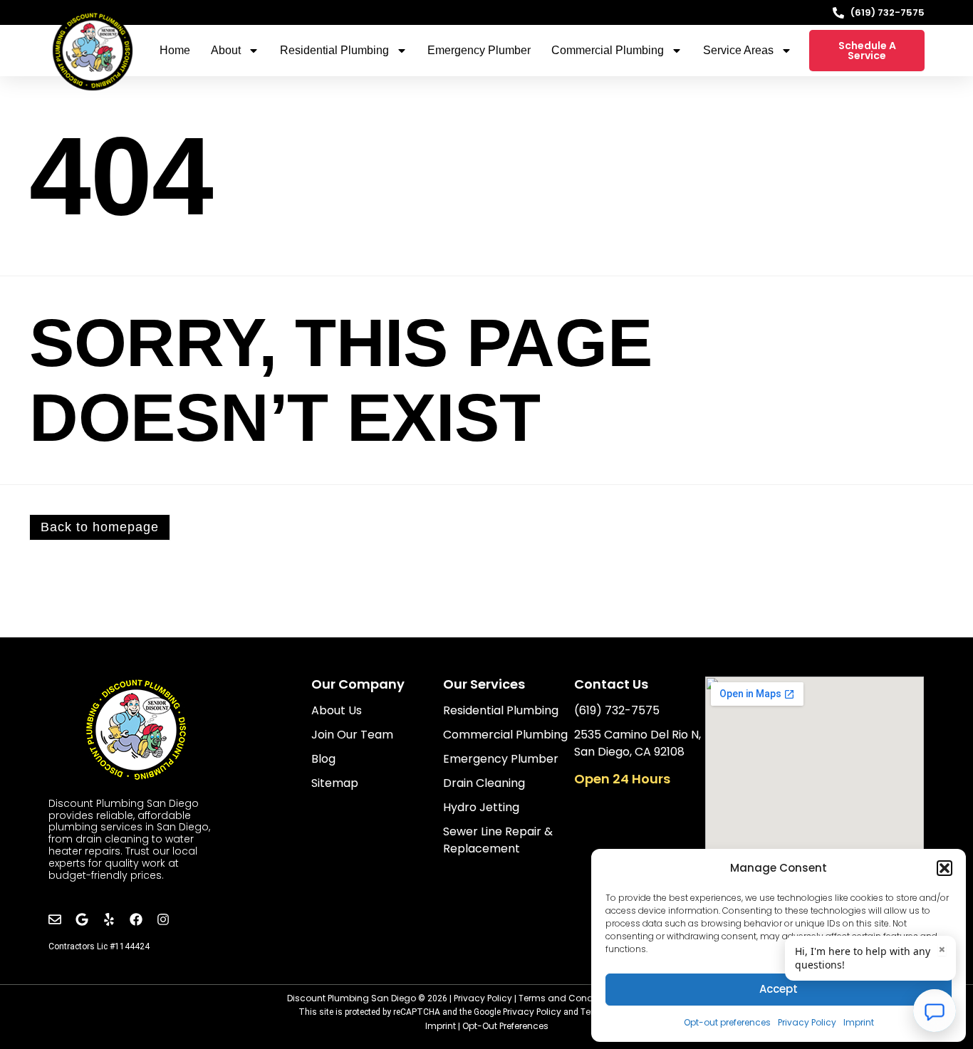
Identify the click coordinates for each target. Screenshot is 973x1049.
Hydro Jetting (481, 807)
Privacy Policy (807, 1022)
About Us (336, 710)
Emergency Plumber (479, 50)
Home (175, 50)
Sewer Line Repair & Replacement (498, 840)
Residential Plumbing (334, 50)
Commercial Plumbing (607, 50)
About (226, 50)
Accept (778, 988)
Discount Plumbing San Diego (351, 998)
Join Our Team (352, 734)
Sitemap (334, 783)
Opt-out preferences (727, 1022)
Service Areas (738, 50)
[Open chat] (934, 1010)
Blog (323, 759)
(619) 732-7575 (887, 12)
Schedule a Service (867, 50)
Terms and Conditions (568, 998)
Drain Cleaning (484, 783)
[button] (944, 868)
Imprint (858, 1022)
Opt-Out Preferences (505, 1026)
